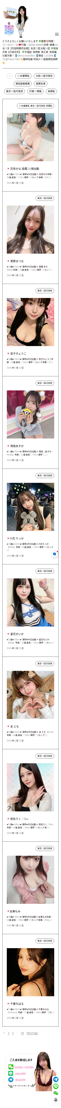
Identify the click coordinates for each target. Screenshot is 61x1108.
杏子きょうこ (16, 290)
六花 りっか (15, 474)
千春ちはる (15, 940)
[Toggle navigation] (57, 34)
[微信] (55, 1093)
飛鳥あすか (15, 382)
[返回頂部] (55, 1100)
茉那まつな (15, 197)
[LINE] (55, 1086)
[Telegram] (55, 1079)
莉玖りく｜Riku (17, 755)
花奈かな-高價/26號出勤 (22, 105)
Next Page (32, 1033)
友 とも (13, 662)
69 (22, 1033)
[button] (10, 76)
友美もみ (14, 847)
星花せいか (15, 570)
